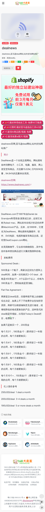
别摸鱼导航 (25, 482)
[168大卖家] (22, 3)
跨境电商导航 (23, 485)
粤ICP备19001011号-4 (16, 498)
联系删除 (16, 482)
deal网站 (5, 43)
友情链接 (33, 485)
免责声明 (7, 482)
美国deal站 (13, 43)
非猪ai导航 (35, 482)
